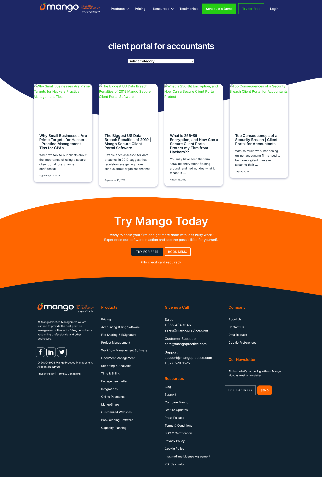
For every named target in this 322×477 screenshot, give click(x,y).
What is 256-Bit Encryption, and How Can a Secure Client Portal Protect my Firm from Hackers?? (194, 143)
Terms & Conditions (68, 373)
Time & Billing (110, 373)
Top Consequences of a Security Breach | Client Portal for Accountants (256, 139)
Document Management (118, 358)
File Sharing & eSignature (118, 335)
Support (170, 394)
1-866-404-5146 (178, 325)
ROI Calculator (175, 464)
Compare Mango (176, 402)
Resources (161, 9)
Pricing (140, 9)
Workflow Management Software (124, 350)
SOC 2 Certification (178, 433)
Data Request (237, 335)
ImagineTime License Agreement (187, 456)
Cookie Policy (174, 448)
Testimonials (188, 9)
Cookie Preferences (242, 342)
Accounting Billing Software (120, 327)
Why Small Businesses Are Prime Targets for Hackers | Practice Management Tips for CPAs (63, 141)
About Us (235, 319)
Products (118, 9)
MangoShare (110, 404)
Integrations (109, 389)
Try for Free (251, 9)
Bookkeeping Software (117, 420)
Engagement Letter (114, 381)
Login (274, 9)
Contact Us (236, 327)
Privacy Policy (46, 373)
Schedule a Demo (219, 9)
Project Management (115, 342)
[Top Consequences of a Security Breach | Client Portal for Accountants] (259, 106)
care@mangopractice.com (186, 344)
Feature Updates (176, 410)
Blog (168, 387)
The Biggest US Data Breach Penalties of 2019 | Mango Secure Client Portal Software (128, 141)
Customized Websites (116, 412)
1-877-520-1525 (177, 363)
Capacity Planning (114, 428)
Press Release (174, 418)
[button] (128, 9)
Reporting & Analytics (116, 366)
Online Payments (112, 396)
